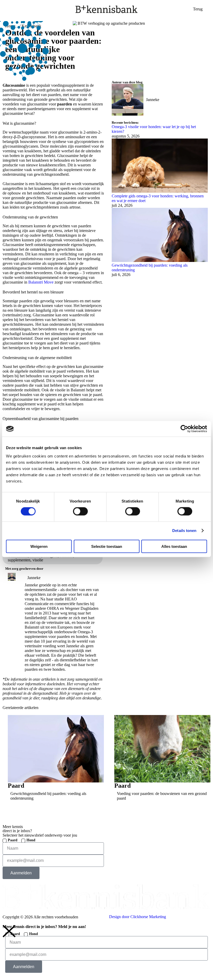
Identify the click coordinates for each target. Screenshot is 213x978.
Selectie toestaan (106, 546)
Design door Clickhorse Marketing (137, 916)
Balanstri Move (41, 282)
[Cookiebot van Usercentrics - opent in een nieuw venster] (184, 429)
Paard (12, 840)
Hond (30, 840)
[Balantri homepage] (106, 9)
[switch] (80, 511)
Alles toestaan (174, 546)
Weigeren (39, 546)
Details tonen (184, 530)
